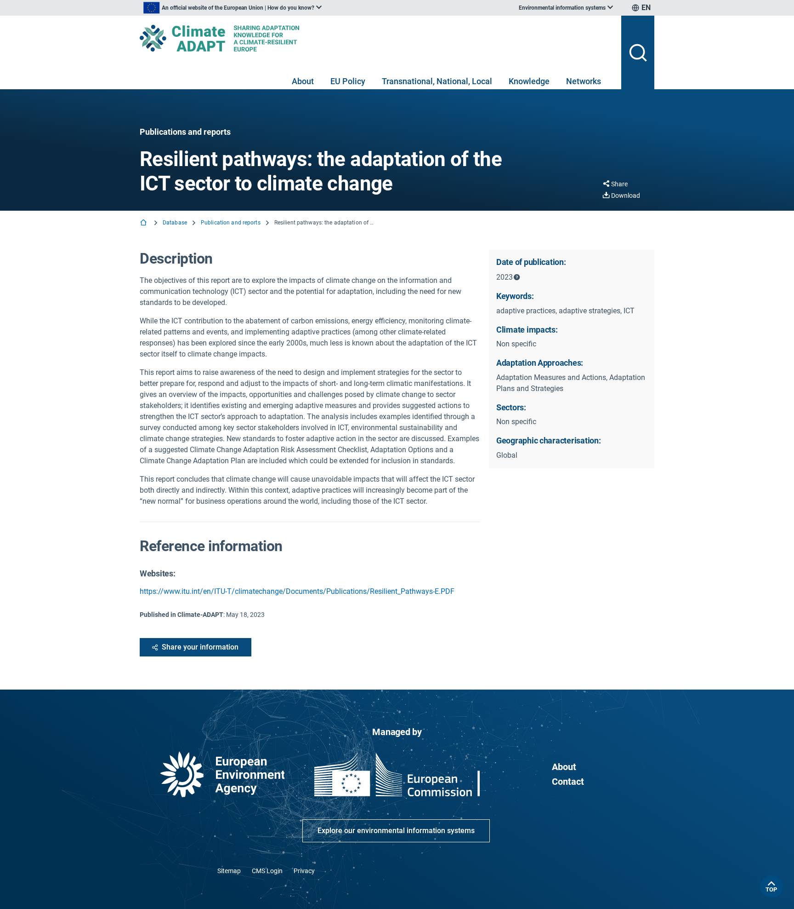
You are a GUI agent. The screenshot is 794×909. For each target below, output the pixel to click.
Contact (568, 781)
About (303, 81)
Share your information (200, 647)
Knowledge (529, 81)
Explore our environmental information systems (396, 830)
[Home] (144, 223)
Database (175, 222)
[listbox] (232, 8)
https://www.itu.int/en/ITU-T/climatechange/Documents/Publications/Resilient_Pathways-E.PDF (297, 591)
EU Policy (347, 81)
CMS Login (267, 870)
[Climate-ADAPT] (377, 38)
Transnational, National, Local (437, 81)
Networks (583, 81)
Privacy (304, 870)
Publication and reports (231, 222)
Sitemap (229, 870)
